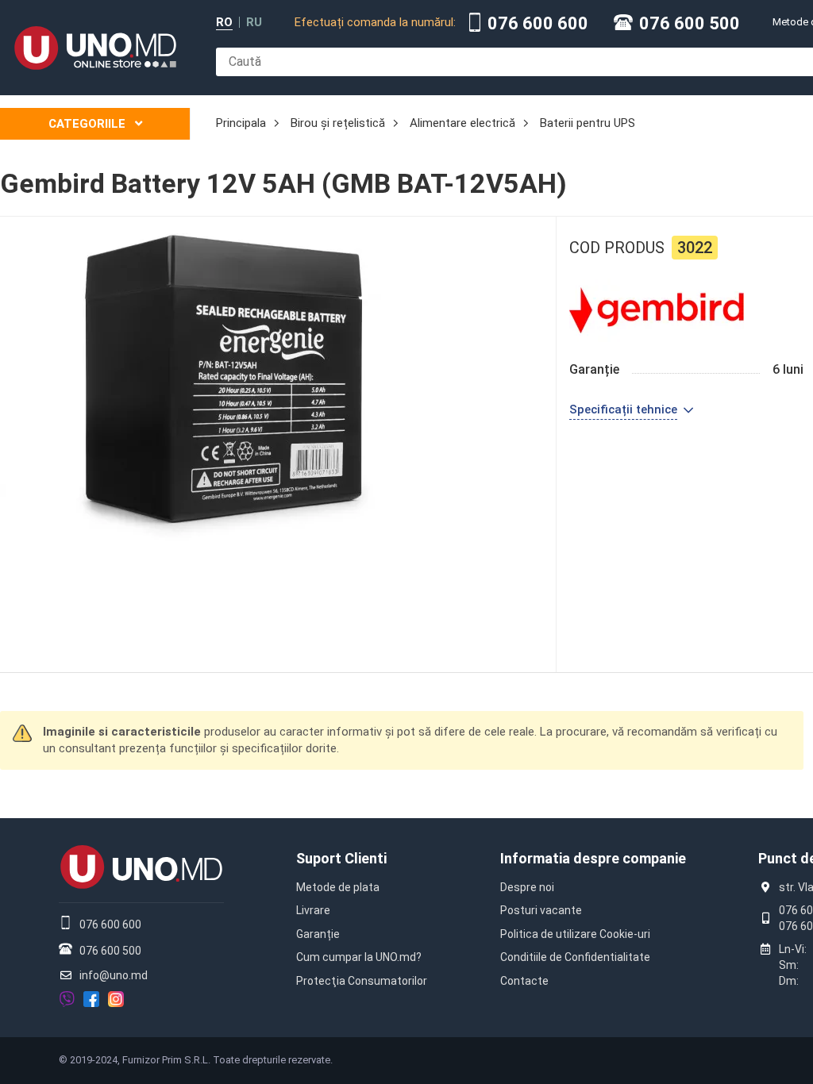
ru (254, 23)
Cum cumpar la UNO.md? (359, 957)
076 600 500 (689, 24)
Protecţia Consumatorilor (361, 980)
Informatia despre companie (593, 858)
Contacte (524, 980)
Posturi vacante (541, 910)
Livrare (313, 910)
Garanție (318, 934)
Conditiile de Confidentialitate (575, 957)
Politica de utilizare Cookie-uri (575, 934)
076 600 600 (537, 24)
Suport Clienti (341, 858)
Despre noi (527, 887)
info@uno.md (113, 975)
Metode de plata (338, 887)
